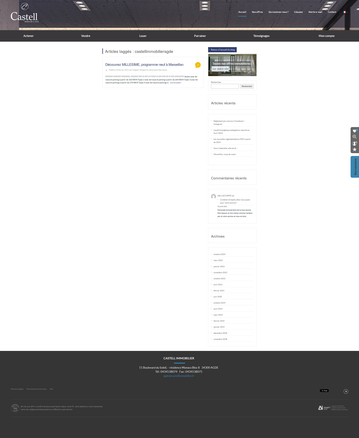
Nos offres (257, 12)
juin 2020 (218, 297)
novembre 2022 (220, 272)
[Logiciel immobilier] (324, 408)
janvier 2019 (219, 327)
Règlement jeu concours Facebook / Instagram (229, 122)
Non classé (162, 70)
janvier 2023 (219, 266)
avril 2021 (218, 284)
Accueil (242, 12)
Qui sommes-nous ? (278, 12)
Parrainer (200, 35)
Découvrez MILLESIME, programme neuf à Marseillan (144, 64)
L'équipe (298, 12)
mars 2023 (218, 260)
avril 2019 (218, 309)
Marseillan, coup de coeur (225, 154)
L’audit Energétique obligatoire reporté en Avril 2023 (232, 131)
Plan (51, 389)
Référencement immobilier (340, 409)
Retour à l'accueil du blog (223, 50)
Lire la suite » (175, 82)
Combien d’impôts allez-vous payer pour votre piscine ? (235, 201)
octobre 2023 (219, 254)
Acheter (28, 35)
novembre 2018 (220, 339)
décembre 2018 (220, 333)
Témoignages (261, 35)
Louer (143, 35)
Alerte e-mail (315, 12)
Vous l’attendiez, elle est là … (226, 148)
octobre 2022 (219, 278)
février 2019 (219, 321)
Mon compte (327, 35)
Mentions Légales (17, 389)
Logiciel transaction (338, 406)
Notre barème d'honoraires (37, 389)
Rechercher (216, 82)
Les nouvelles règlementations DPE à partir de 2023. (232, 140)
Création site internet (338, 408)
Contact (332, 12)
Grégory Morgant (139, 70)
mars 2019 (218, 315)
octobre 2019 (219, 303)
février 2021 (219, 290)
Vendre (85, 35)
